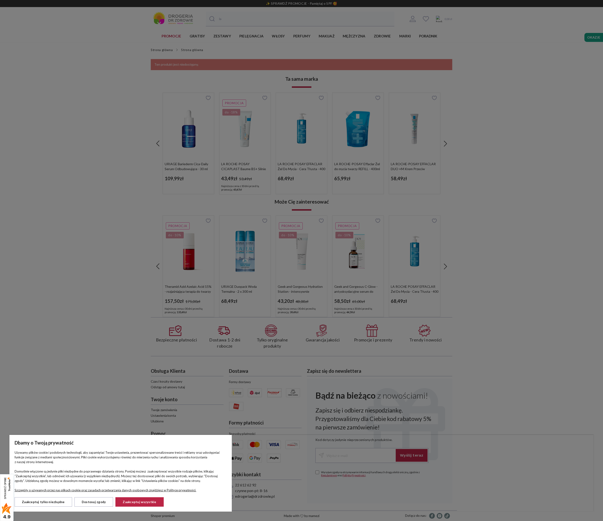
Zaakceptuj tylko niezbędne (43, 502)
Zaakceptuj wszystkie (139, 502)
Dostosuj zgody (94, 502)
